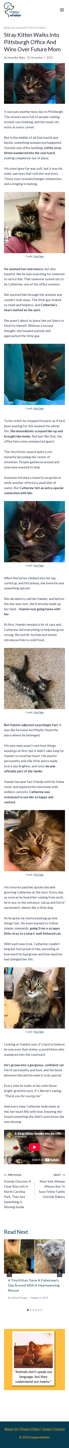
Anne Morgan (19, 1297)
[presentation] (34, 1256)
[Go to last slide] (9, 1273)
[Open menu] (62, 10)
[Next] (59, 1273)
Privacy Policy (30, 1429)
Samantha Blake (16, 58)
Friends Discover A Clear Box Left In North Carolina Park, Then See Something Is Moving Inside (17, 1191)
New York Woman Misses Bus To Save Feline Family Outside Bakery (52, 1186)
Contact (59, 1429)
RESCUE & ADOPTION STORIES (25, 27)
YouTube (39, 256)
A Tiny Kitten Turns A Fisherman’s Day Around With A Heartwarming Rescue (34, 1285)
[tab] (28, 1310)
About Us (11, 1429)
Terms (46, 1429)
